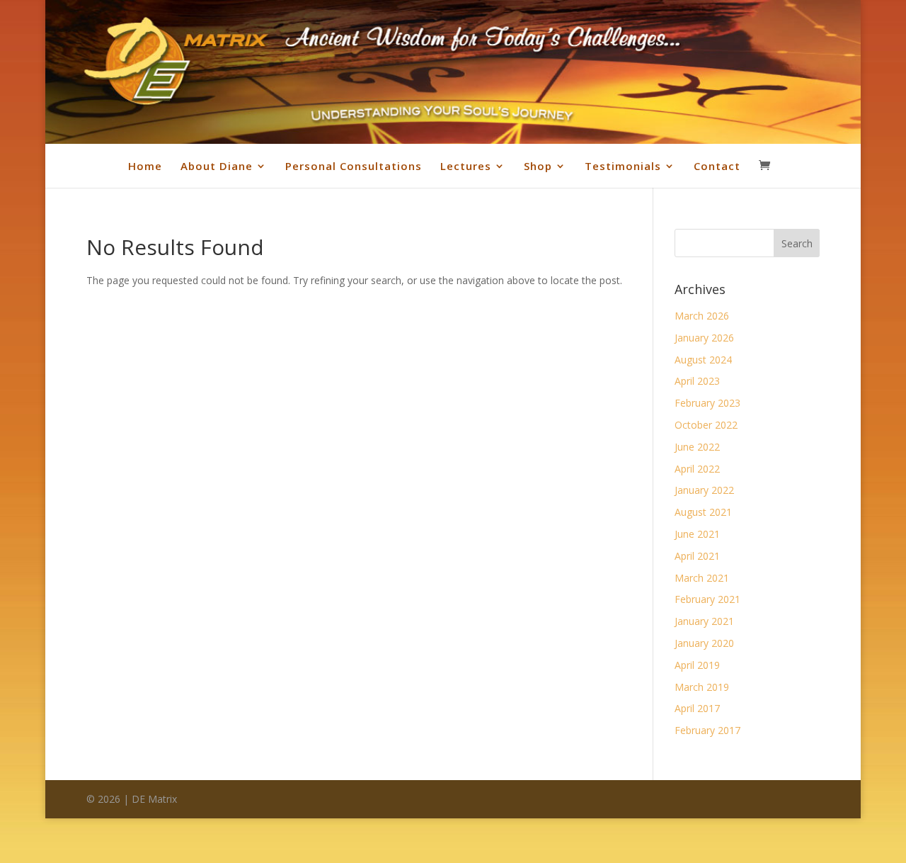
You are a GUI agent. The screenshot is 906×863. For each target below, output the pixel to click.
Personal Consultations (353, 166)
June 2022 (697, 446)
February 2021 (707, 599)
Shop (538, 166)
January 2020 (704, 643)
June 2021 (697, 534)
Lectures (465, 166)
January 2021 (704, 621)
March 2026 (702, 315)
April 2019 (697, 665)
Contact (717, 166)
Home (145, 166)
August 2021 (703, 512)
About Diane (216, 166)
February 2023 (707, 403)
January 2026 (704, 337)
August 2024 (703, 359)
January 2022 (704, 490)
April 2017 (697, 708)
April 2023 (697, 381)
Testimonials (623, 166)
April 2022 (697, 468)
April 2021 (697, 556)
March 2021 (702, 578)
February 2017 (707, 730)
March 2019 (702, 687)
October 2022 (706, 425)
